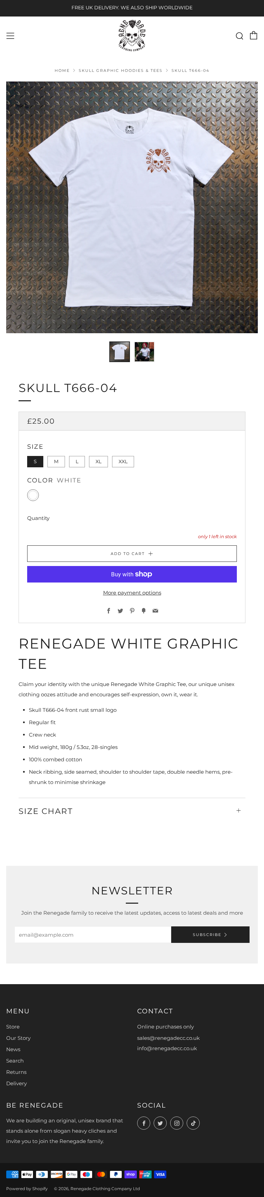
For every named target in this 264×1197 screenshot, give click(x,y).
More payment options (132, 592)
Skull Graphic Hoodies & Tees (121, 70)
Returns (16, 1072)
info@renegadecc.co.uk (167, 1048)
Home (62, 70)
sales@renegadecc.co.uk (168, 1038)
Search (15, 1060)
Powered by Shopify (27, 1188)
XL (98, 461)
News (13, 1049)
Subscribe (207, 934)
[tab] (119, 351)
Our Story (18, 1038)
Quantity (38, 518)
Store (13, 1026)
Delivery (16, 1083)
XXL (123, 461)
